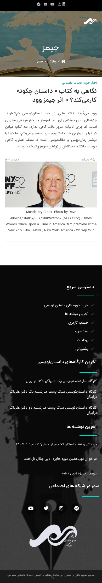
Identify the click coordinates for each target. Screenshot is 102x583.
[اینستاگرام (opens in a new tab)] (59, 4)
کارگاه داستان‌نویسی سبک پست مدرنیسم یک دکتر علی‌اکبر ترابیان (53, 394)
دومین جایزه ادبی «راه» (79, 474)
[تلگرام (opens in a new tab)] (38, 4)
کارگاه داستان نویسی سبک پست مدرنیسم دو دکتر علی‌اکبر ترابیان (53, 410)
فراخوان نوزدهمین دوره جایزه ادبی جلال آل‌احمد (60, 459)
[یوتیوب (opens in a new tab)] (52, 4)
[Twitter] (46, 508)
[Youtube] (30, 508)
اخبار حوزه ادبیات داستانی (79, 82)
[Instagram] (61, 508)
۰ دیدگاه (86, 160)
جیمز (40, 61)
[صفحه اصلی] (63, 61)
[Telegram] (76, 508)
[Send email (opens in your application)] (45, 4)
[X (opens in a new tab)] (65, 4)
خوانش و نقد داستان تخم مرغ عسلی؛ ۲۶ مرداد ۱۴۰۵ (56, 444)
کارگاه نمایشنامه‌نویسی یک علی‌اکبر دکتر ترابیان (61, 381)
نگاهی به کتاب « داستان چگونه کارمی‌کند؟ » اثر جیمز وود (57, 96)
